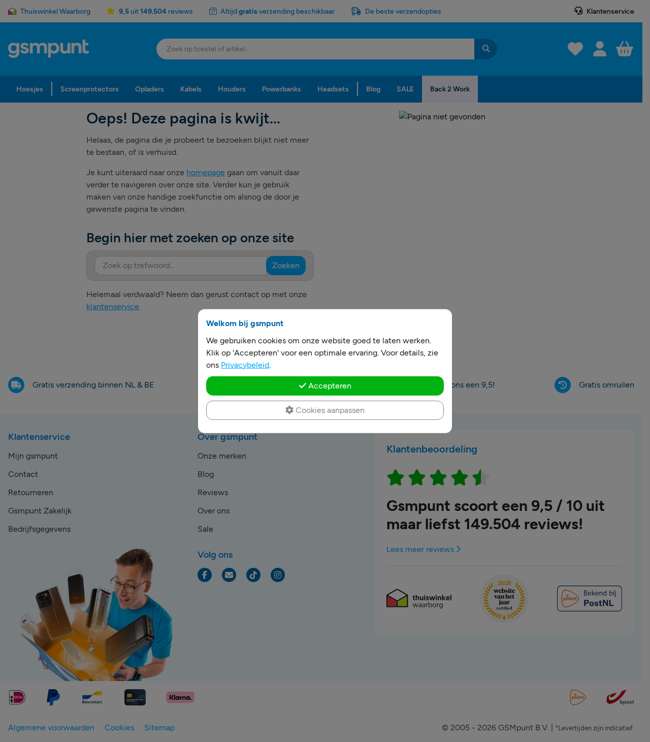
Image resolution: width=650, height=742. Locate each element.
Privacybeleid (245, 364)
